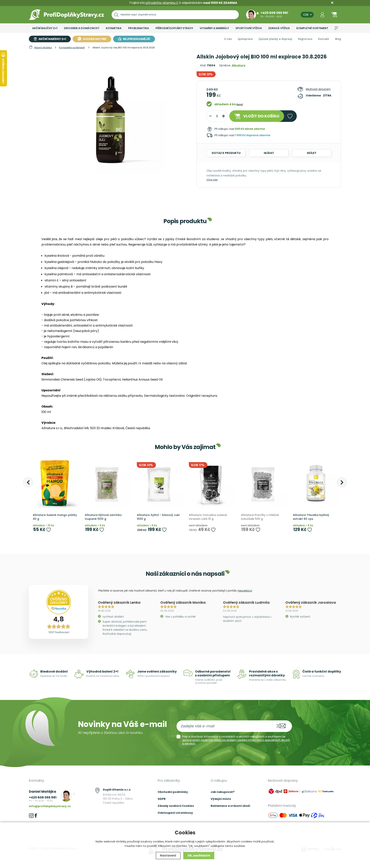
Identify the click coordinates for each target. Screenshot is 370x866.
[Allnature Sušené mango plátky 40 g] (55, 484)
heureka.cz (245, 591)
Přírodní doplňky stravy (174, 28)
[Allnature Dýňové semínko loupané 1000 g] (107, 484)
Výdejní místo (221, 799)
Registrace (305, 39)
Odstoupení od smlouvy (175, 813)
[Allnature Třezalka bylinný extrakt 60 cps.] (315, 484)
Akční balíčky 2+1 (44, 28)
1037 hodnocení (58, 632)
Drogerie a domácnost (81, 28)
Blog (338, 39)
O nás (228, 39)
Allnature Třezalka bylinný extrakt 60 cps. (311, 517)
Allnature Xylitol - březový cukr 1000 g (158, 517)
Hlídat (269, 153)
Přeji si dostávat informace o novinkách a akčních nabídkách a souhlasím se (236, 740)
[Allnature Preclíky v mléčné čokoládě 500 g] (263, 484)
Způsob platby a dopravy (275, 39)
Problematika (138, 28)
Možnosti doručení (318, 89)
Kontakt (323, 39)
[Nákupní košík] (334, 14)
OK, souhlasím (199, 855)
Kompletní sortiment (312, 28)
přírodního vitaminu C (161, 3)
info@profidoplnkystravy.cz (50, 806)
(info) (239, 104)
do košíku (261, 116)
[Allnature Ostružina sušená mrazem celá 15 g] (211, 484)
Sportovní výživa (248, 28)
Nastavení (168, 855)
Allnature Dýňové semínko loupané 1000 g (103, 517)
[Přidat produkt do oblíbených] (48, 530)
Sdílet (311, 153)
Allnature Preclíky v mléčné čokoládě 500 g (260, 517)
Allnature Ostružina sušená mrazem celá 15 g (208, 517)
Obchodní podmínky (173, 792)
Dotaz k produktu (226, 153)
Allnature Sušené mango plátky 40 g (55, 517)
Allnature (239, 65)
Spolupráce (245, 39)
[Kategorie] (336, 28)
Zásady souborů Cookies (176, 806)
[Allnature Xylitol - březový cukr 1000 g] (159, 484)
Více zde (212, 179)
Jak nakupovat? (223, 792)
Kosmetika (114, 28)
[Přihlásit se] (322, 14)
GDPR (162, 799)
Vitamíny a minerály (214, 28)
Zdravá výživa (279, 28)
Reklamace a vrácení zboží (230, 806)
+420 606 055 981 (274, 12)
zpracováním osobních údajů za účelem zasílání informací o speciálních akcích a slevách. (236, 741)
